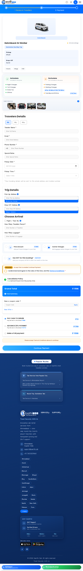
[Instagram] (27, 549)
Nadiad (33, 499)
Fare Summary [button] (12, 294)
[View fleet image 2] (21, 106)
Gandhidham (32, 479)
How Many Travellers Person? (15, 224)
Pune (32, 507)
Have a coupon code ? (12, 301)
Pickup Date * (9, 162)
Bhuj (23, 479)
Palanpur (24, 507)
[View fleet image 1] (11, 106)
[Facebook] (22, 549)
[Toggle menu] (80, 2)
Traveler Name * (10, 127)
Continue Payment (41, 348)
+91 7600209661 (30, 453)
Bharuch (24, 471)
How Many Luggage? (12, 233)
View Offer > (8, 309)
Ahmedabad (25, 459)
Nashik (24, 503)
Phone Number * (11, 144)
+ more (24, 511)
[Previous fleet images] (5, 106)
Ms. (15, 122)
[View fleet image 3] (31, 106)
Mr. (8, 122)
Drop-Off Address (11, 205)
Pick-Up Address (10, 194)
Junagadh (25, 495)
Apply (76, 305)
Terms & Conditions (57, 271)
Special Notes (9, 153)
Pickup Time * (10, 171)
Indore (24, 487)
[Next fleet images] (77, 106)
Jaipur (32, 487)
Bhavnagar (25, 475)
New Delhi (33, 503)
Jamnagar (25, 491)
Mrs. (23, 122)
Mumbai (24, 499)
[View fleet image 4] (41, 106)
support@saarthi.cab (31, 449)
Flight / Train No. (13, 221)
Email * (7, 136)
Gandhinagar (26, 483)
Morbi (33, 495)
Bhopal (34, 475)
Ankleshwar (25, 467)
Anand (24, 463)
